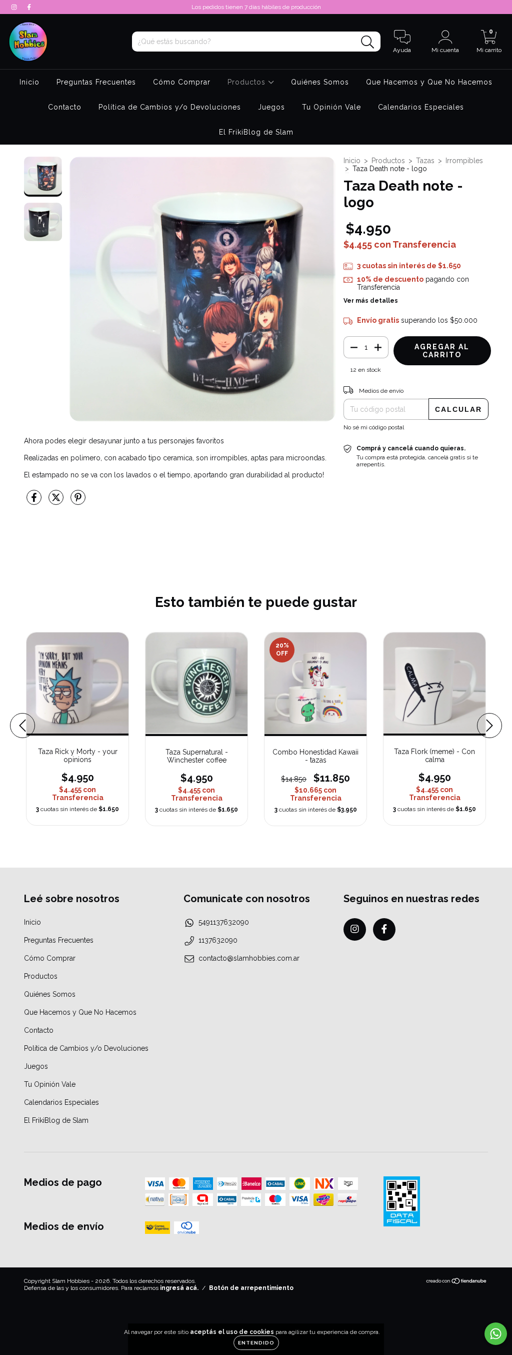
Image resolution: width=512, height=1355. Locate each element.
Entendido (256, 1342)
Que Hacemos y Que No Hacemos (429, 82)
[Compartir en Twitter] (57, 502)
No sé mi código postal (374, 427)
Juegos (271, 107)
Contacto (65, 107)
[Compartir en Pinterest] (78, 502)
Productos (248, 82)
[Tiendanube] (457, 1282)
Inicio (30, 82)
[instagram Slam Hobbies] (15, 7)
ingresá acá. (179, 1287)
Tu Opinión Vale (331, 107)
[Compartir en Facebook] (35, 502)
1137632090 (218, 940)
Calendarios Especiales (421, 107)
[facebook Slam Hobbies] (29, 7)
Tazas (425, 161)
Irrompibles (464, 161)
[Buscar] (368, 42)
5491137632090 (223, 922)
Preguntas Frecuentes (96, 82)
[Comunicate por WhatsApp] (495, 1333)
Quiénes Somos (320, 82)
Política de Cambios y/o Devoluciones (169, 107)
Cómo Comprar (181, 82)
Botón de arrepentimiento (251, 1287)
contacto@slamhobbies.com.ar (249, 958)
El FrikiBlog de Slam (256, 132)
